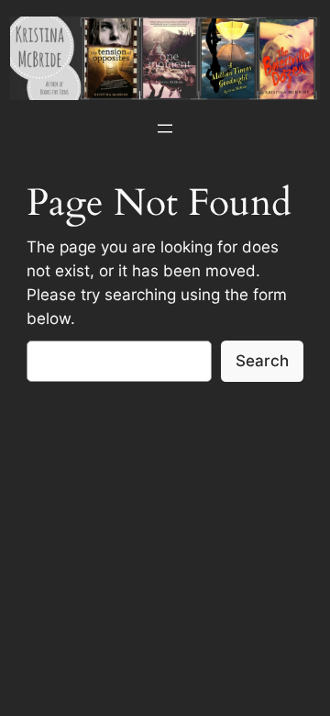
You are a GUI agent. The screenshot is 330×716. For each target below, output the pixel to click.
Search (262, 361)
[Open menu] (165, 128)
